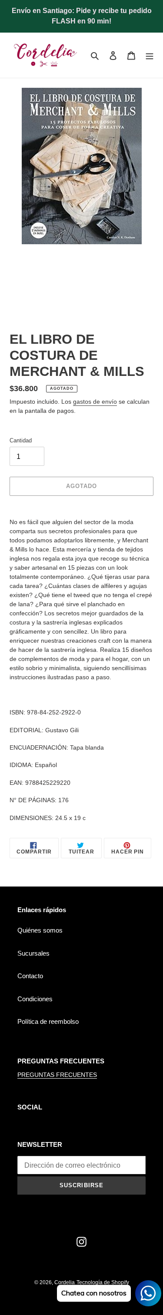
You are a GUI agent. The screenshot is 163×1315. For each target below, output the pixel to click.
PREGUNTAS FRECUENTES (57, 1074)
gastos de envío (95, 401)
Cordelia (64, 1282)
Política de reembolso (48, 1021)
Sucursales (33, 953)
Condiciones (35, 999)
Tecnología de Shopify (103, 1282)
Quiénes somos (40, 930)
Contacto (30, 976)
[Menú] (149, 55)
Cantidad (21, 440)
